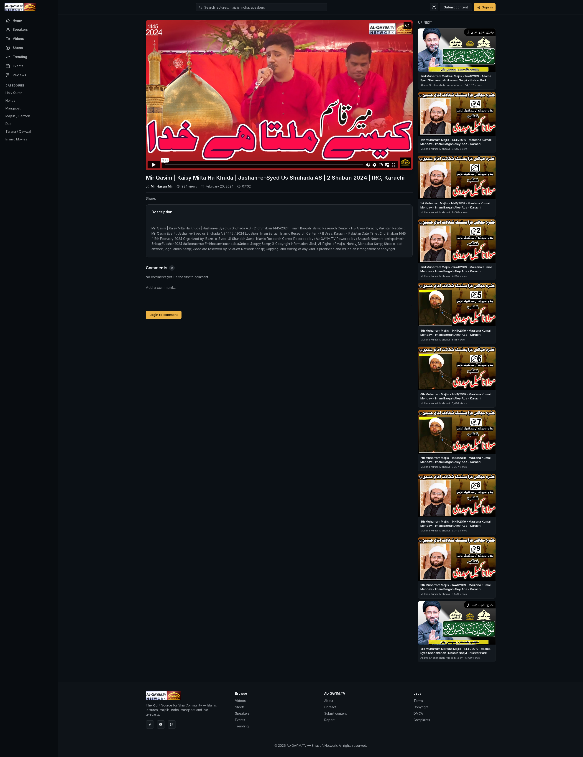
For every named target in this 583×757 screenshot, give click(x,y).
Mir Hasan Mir (162, 186)
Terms (418, 701)
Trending (242, 726)
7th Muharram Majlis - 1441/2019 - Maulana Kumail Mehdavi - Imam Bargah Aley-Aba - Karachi (455, 460)
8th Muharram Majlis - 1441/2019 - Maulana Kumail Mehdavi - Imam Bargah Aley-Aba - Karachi (455, 523)
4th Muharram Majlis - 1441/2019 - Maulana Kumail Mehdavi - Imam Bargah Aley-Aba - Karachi (455, 142)
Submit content (456, 7)
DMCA (418, 713)
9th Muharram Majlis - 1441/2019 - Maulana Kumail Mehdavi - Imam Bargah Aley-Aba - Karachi (455, 587)
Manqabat (12, 108)
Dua (8, 124)
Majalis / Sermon (17, 116)
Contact (330, 707)
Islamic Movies (16, 139)
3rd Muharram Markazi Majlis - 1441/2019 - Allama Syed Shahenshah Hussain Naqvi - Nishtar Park (455, 651)
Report (329, 720)
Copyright (421, 707)
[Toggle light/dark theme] (434, 7)
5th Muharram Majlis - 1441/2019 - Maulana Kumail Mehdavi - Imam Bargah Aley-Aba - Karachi (455, 332)
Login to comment (163, 315)
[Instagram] (172, 724)
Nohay (10, 100)
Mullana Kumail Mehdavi (435, 148)
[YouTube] (161, 724)
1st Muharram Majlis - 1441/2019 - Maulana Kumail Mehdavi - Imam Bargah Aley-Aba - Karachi (455, 205)
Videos (240, 701)
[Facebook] (150, 724)
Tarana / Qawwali (18, 131)
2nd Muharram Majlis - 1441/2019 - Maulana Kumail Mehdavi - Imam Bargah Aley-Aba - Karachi (456, 269)
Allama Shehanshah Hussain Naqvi (441, 85)
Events (240, 720)
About (328, 701)
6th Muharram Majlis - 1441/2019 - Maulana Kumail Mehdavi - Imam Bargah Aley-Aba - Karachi (455, 396)
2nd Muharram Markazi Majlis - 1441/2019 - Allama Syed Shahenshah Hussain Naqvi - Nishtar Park (455, 78)
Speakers (242, 713)
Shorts (240, 707)
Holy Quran (13, 93)
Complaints (422, 720)
